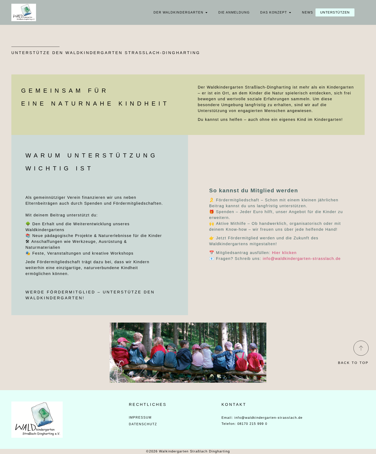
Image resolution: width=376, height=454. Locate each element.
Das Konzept (273, 12)
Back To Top (353, 363)
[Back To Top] (361, 348)
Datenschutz (143, 424)
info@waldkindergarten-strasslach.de (302, 258)
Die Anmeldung (234, 12)
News (307, 12)
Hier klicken (284, 253)
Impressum (140, 417)
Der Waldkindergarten (178, 12)
